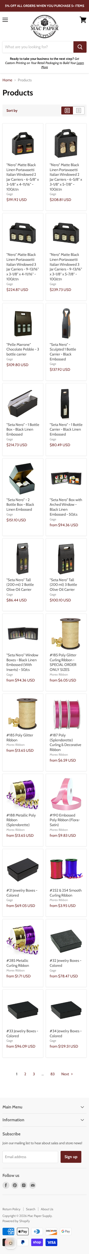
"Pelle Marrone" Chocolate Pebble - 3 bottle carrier (22, 349)
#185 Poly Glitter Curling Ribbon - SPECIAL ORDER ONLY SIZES (63, 662)
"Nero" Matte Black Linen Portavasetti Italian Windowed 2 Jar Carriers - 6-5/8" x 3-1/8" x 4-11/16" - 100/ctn (22, 177)
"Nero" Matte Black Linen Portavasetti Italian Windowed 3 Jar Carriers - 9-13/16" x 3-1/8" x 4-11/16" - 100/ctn (22, 266)
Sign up (71, 1156)
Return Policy (11, 1209)
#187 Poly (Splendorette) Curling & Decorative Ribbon (65, 742)
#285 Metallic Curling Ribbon (17, 963)
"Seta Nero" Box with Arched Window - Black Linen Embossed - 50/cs (66, 507)
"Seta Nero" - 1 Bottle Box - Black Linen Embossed (22, 429)
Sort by (12, 110)
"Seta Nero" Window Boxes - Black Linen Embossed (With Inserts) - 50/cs (22, 662)
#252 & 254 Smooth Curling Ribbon (66, 893)
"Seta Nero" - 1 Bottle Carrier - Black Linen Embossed (66, 429)
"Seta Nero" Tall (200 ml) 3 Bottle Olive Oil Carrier (63, 585)
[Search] (80, 47)
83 (52, 1074)
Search (30, 1209)
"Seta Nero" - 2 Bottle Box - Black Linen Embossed (20, 505)
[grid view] (67, 110)
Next (65, 1074)
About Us (47, 1209)
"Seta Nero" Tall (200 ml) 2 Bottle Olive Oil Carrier (20, 585)
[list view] (79, 110)
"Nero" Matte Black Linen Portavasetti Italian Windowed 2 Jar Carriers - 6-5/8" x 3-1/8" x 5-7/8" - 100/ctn (66, 177)
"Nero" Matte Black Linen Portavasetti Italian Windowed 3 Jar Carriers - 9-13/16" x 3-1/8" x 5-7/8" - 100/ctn (66, 266)
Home (7, 80)
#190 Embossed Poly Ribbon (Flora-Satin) (65, 820)
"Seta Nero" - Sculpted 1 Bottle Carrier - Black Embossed (63, 351)
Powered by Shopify (16, 1221)
